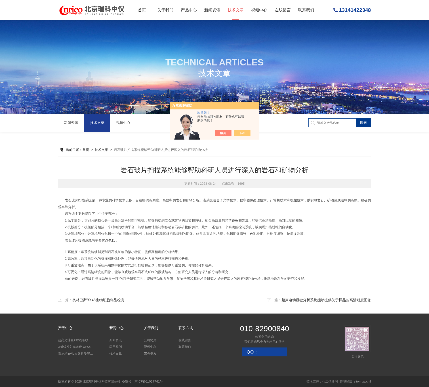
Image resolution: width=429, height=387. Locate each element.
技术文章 (236, 10)
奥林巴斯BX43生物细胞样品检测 (98, 300)
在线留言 (283, 10)
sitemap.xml (362, 381)
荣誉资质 (150, 353)
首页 (142, 10)
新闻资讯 (212, 10)
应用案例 (115, 347)
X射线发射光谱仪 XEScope (76, 347)
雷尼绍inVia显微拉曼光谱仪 (76, 353)
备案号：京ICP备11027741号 (142, 381)
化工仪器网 (330, 381)
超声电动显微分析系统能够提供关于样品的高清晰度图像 (326, 300)
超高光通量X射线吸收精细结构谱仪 (76, 340)
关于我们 (165, 10)
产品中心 (189, 10)
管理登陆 (346, 381)
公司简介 (150, 340)
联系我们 (306, 10)
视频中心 (259, 10)
